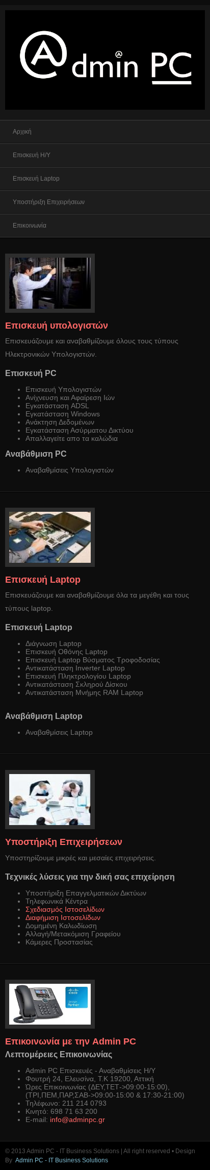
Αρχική (22, 131)
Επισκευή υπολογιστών (56, 325)
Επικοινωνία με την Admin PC (70, 1041)
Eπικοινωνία (29, 225)
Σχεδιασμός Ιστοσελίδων (64, 909)
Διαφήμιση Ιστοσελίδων (62, 917)
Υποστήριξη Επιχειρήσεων (49, 202)
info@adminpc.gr (77, 1119)
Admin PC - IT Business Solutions (61, 1160)
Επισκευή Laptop (36, 178)
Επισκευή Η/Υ (31, 155)
